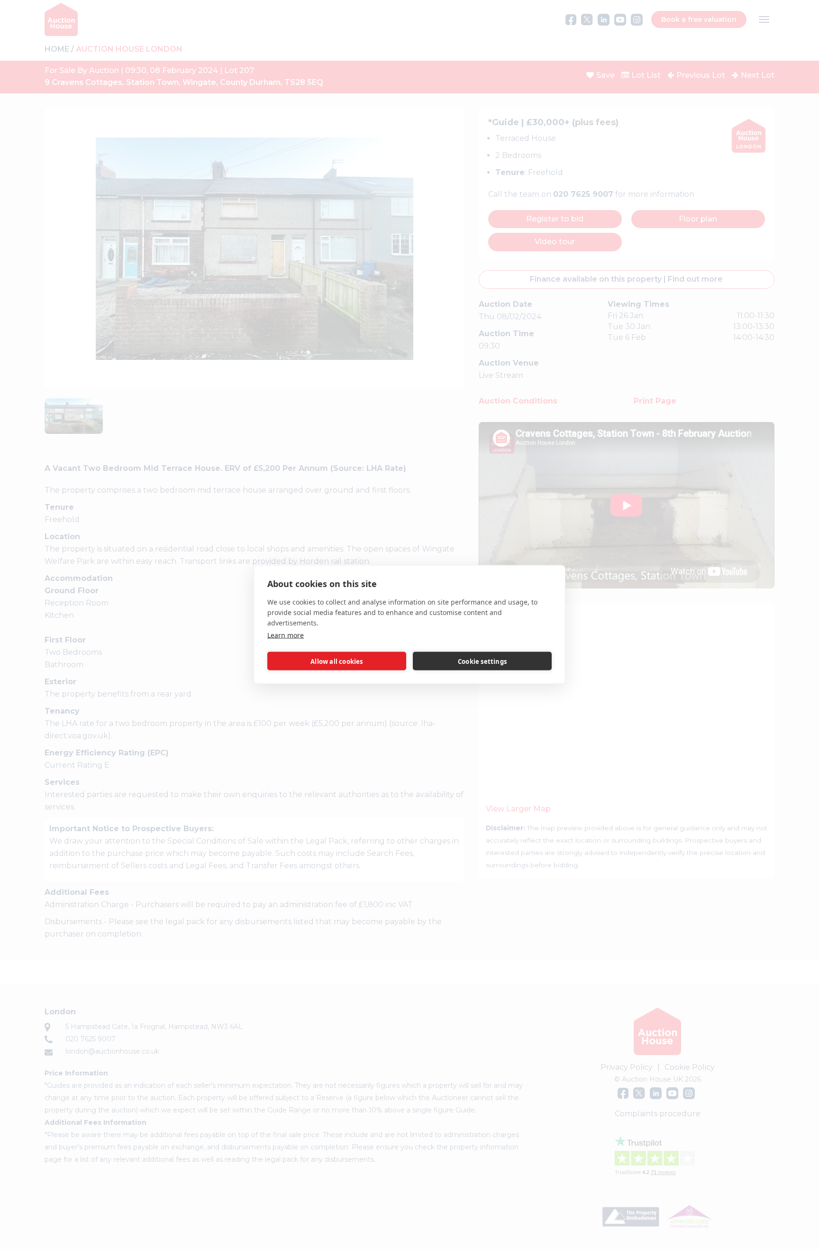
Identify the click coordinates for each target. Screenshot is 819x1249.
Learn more (285, 635)
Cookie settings (482, 661)
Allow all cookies (336, 661)
